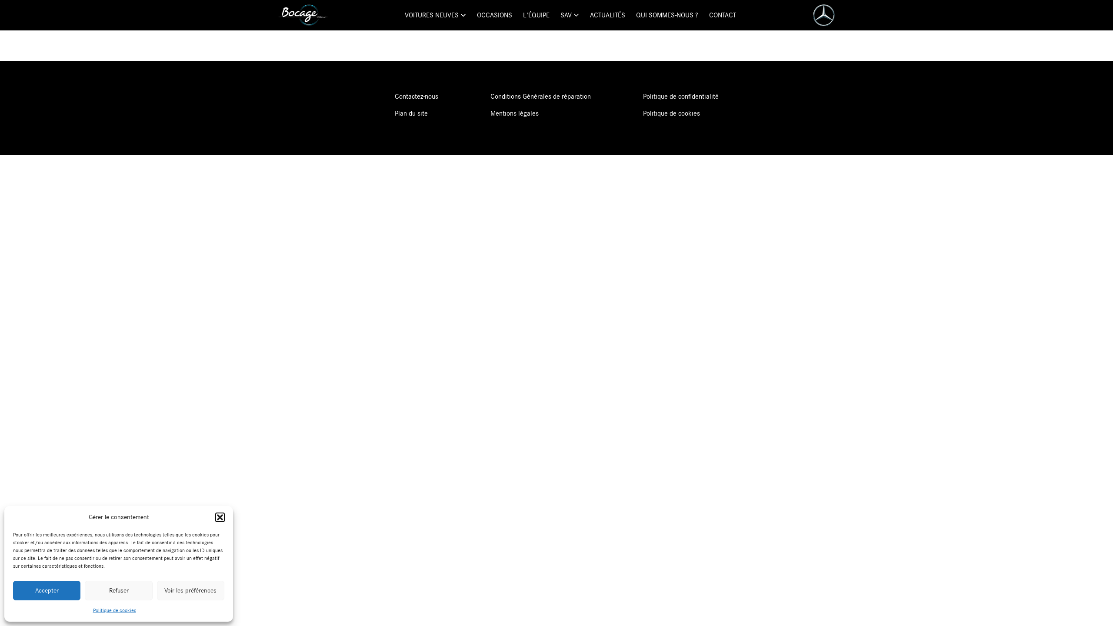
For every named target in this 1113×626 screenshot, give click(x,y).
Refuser (119, 590)
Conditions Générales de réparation (540, 96)
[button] (220, 517)
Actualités (607, 15)
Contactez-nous (416, 96)
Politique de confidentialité (681, 96)
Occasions (494, 15)
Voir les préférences (190, 590)
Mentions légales (514, 113)
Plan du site (411, 113)
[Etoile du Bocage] (303, 15)
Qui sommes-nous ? (667, 15)
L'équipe (536, 15)
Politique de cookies (114, 610)
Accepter (47, 590)
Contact (722, 15)
